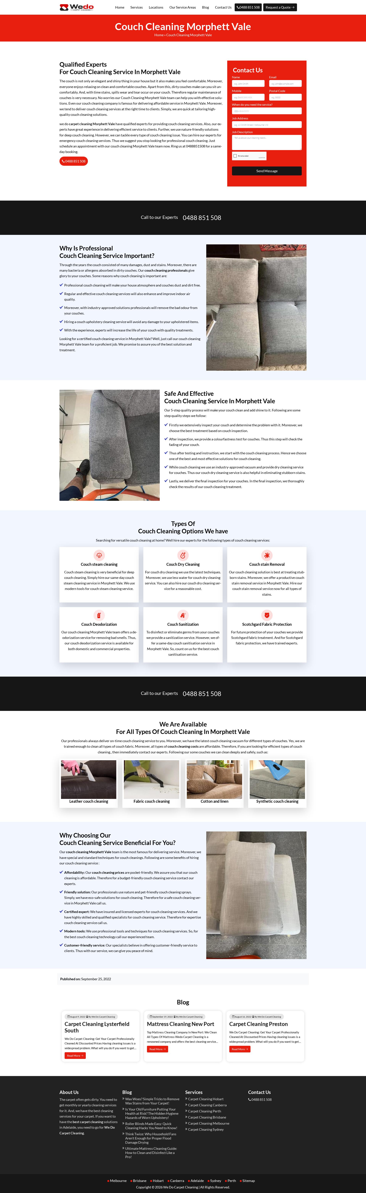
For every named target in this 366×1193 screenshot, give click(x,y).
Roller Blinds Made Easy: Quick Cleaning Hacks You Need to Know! (151, 1126)
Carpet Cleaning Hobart (206, 1099)
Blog (205, 7)
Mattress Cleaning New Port (180, 1024)
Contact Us (223, 7)
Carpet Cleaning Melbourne (208, 1123)
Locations (156, 7)
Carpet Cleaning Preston (258, 1024)
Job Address (240, 118)
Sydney (215, 1181)
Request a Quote (278, 7)
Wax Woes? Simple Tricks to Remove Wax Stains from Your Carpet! (152, 1101)
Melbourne (118, 1181)
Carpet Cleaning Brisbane (207, 1117)
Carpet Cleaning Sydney (206, 1129)
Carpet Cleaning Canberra (207, 1105)
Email (272, 77)
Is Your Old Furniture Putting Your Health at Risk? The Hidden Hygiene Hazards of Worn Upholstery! (151, 1113)
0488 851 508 (249, 7)
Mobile (236, 91)
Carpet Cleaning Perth (204, 1111)
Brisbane (139, 1181)
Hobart (158, 1181)
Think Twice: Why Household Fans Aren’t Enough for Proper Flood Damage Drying (150, 1138)
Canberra (177, 1181)
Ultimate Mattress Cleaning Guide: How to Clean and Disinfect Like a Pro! (151, 1152)
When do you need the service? (252, 104)
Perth (232, 1181)
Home (119, 7)
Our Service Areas (182, 7)
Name (236, 77)
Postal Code (277, 91)
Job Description (242, 132)
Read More (74, 1055)
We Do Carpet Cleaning (180, 1187)
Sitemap (248, 1181)
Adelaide (197, 1181)
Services (136, 7)
